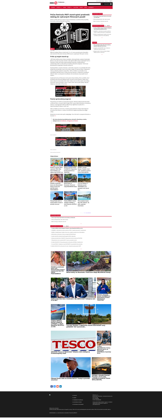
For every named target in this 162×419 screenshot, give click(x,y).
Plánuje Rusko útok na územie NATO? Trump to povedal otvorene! (64, 240)
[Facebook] (51, 386)
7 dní (105, 25)
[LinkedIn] (60, 386)
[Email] (57, 386)
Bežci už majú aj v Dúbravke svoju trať (101, 21)
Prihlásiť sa (107, 4)
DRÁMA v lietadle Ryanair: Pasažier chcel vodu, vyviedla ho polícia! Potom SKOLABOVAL (102, 35)
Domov (53, 7)
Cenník (74, 397)
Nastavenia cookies (77, 402)
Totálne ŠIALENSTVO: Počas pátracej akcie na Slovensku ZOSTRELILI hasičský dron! (67, 242)
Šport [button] (69, 7)
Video (81, 7)
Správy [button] (59, 7)
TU (55, 115)
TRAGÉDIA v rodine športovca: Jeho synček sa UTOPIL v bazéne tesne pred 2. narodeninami (102, 32)
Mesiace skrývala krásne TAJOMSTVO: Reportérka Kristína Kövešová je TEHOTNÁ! (67, 238)
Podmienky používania (78, 399)
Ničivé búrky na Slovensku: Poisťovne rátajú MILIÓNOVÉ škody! (64, 234)
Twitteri (76, 121)
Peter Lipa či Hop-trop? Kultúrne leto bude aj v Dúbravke (63, 217)
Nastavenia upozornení (78, 404)
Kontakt (75, 395)
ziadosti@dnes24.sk (96, 404)
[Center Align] (102, 4)
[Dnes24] (61, 3)
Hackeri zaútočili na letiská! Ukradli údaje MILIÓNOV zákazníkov (64, 236)
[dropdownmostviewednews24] (102, 38)
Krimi (64, 7)
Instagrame (70, 121)
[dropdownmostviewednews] (102, 23)
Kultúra (76, 7)
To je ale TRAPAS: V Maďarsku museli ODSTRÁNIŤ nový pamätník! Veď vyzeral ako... (67, 244)
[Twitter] (54, 386)
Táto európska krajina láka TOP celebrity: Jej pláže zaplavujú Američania (102, 45)
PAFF (54, 50)
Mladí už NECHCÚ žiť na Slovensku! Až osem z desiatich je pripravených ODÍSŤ (66, 246)
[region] (65, 3)
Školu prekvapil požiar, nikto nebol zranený (102, 19)
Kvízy (85, 7)
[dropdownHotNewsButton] (102, 55)
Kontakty (91, 7)
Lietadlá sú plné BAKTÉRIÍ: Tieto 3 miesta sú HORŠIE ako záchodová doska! (102, 48)
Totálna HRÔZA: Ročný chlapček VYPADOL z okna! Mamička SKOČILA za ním (103, 28)
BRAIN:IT (75, 412)
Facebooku (63, 121)
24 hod (108, 25)
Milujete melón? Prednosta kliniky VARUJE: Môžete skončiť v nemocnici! (102, 52)
